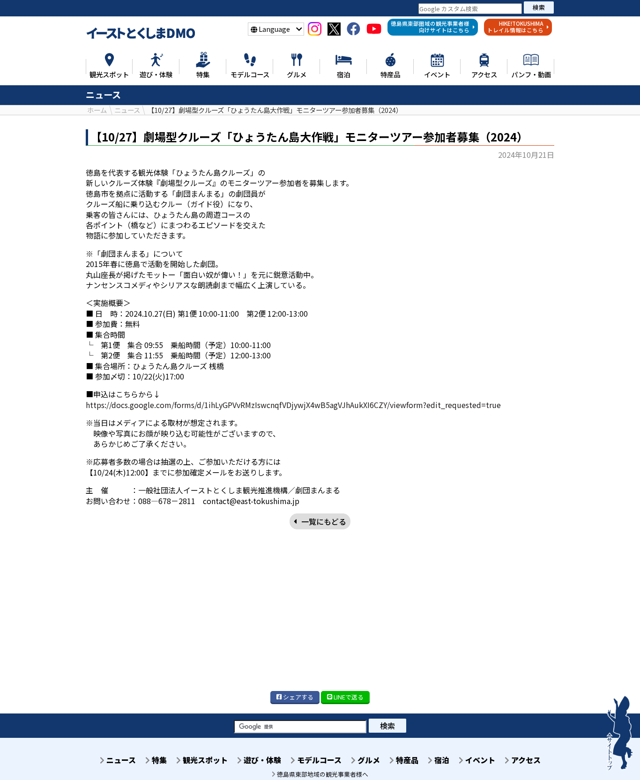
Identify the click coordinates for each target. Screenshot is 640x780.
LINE (348, 696)
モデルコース (318, 759)
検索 (539, 7)
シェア (297, 696)
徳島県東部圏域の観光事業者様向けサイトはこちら (430, 27)
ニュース (120, 759)
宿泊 (440, 759)
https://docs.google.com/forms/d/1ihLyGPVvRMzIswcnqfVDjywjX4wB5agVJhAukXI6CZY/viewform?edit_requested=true (293, 404)
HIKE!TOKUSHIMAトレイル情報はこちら (515, 27)
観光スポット (204, 759)
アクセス (525, 759)
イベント (479, 759)
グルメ (368, 759)
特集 (158, 759)
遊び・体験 (261, 759)
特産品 (406, 759)
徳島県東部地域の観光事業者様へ (321, 774)
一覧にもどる (323, 521)
